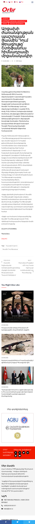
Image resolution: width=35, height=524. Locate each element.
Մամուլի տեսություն (17, 23)
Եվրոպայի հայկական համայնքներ (14, 21)
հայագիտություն (11, 246)
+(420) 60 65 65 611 (10, 505)
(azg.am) (4, 238)
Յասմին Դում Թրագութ (10, 249)
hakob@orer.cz (8, 509)
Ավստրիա (5, 18)
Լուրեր (5, 23)
